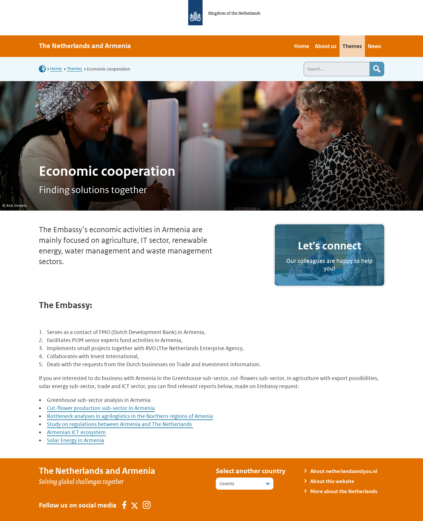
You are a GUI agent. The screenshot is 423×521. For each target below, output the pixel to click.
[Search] (376, 69)
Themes (75, 68)
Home (56, 68)
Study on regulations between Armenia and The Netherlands (120, 424)
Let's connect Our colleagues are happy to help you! (329, 255)
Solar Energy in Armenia (75, 440)
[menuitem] (301, 46)
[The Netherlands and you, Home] (44, 68)
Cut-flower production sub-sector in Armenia (101, 408)
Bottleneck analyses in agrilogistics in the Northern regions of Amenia (130, 416)
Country (227, 483)
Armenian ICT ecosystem (76, 432)
